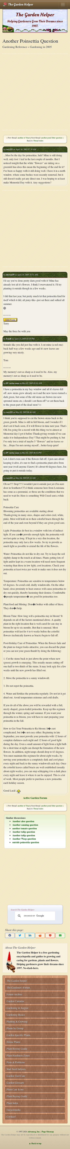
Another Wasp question (24, 838)
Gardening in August (17, 1008)
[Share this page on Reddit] (40, 935)
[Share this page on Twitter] (20, 935)
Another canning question (25, 824)
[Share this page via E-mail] (60, 935)
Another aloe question (23, 821)
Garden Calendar (15, 1001)
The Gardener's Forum (18, 987)
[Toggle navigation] (62, 4)
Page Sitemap (48, 1131)
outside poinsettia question (25, 842)
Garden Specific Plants (18, 1035)
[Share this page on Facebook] (9, 935)
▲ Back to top (35, 1143)
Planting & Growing (17, 1021)
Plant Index (12, 1103)
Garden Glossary (15, 1082)
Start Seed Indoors (16, 1069)
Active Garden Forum (35, 798)
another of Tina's (24, 137)
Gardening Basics (16, 1014)
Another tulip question (23, 831)
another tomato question (24, 828)
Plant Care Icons (15, 1089)
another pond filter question (51, 137)
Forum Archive (14, 994)
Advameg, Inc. (34, 1131)
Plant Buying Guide (17, 1048)
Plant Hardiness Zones (18, 1055)
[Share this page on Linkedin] (30, 935)
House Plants (13, 1042)
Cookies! (11, 1116)
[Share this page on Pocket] (50, 935)
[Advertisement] (35, 92)
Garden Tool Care (16, 1076)
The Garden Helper (20, 4)
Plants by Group (15, 1028)
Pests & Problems (16, 1062)
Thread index (38, 140)
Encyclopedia (14, 1109)
